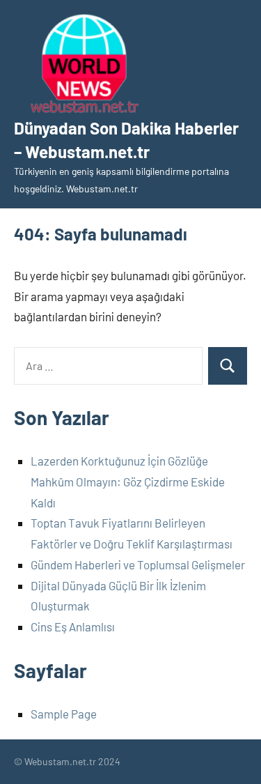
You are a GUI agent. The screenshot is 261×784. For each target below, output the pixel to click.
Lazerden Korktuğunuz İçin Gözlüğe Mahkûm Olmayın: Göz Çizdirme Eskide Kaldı (128, 481)
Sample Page (64, 714)
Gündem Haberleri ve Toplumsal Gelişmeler (138, 564)
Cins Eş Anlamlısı (73, 626)
